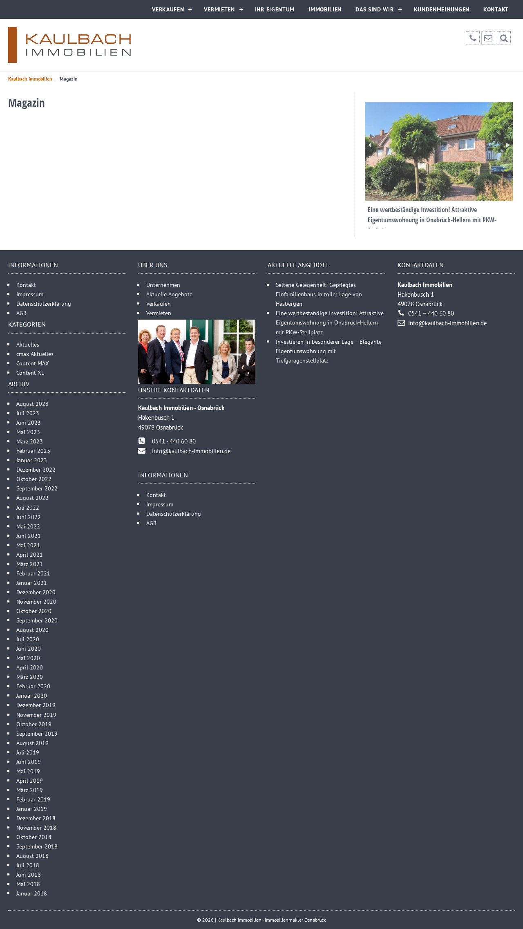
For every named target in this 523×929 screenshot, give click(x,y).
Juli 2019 (27, 752)
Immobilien (325, 9)
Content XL (30, 372)
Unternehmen (163, 285)
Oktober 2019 (33, 724)
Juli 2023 (27, 413)
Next (508, 145)
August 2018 (32, 856)
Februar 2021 (33, 573)
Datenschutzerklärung (43, 303)
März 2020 (29, 677)
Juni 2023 (28, 422)
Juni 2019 (28, 762)
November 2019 (36, 715)
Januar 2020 (31, 695)
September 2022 (37, 488)
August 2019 (32, 743)
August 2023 (32, 403)
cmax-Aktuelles (35, 354)
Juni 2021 (28, 535)
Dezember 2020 (36, 592)
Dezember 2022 (36, 469)
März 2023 (29, 441)
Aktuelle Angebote (169, 294)
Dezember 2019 (36, 705)
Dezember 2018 (36, 818)
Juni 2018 (28, 874)
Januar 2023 (31, 460)
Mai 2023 (28, 432)
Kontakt (496, 9)
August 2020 (32, 630)
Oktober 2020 (33, 611)
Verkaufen (168, 9)
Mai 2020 (28, 658)
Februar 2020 (33, 686)
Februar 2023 (33, 450)
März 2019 (29, 790)
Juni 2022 (28, 517)
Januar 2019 (31, 809)
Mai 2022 (28, 526)
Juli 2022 (27, 507)
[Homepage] (69, 45)
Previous (370, 145)
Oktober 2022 (33, 479)
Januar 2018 (31, 893)
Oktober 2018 (33, 837)
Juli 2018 (27, 865)
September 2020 (37, 620)
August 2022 (32, 497)
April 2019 (29, 780)
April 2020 (29, 667)
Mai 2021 (28, 545)
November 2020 (36, 601)
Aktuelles (27, 344)
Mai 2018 (28, 884)
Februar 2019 (33, 799)
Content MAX (32, 363)
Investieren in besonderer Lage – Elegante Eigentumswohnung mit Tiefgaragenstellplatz (329, 351)
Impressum (29, 294)
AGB (21, 313)
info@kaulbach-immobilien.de (191, 451)
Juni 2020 (28, 648)
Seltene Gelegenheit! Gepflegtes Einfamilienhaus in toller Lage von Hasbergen (319, 294)
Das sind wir (374, 9)
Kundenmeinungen (442, 9)
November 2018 (36, 827)
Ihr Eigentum (275, 9)
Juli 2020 (27, 639)
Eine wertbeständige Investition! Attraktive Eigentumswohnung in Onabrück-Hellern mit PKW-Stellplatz (330, 322)
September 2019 (37, 733)
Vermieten (219, 9)
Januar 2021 (31, 583)
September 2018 (37, 846)
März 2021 (29, 564)
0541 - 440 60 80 (174, 441)
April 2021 (29, 554)
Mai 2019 (28, 771)
